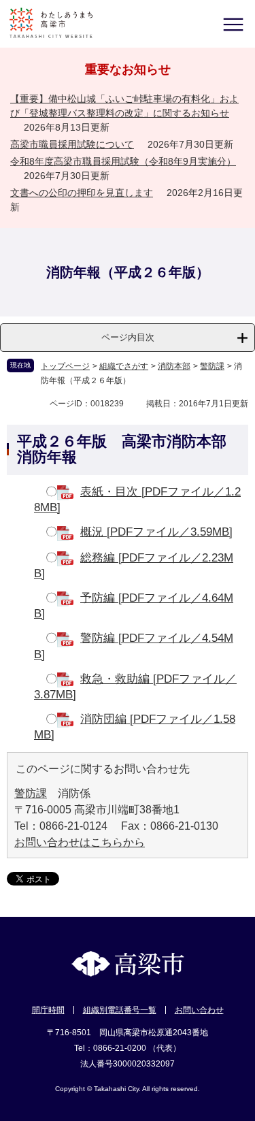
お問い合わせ (199, 1010)
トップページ (65, 366)
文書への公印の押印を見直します (81, 192)
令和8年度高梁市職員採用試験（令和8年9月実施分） (123, 161)
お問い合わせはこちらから (79, 842)
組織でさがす (123, 366)
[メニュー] (233, 24)
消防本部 (174, 366)
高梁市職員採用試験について (72, 144)
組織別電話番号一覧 (119, 1010)
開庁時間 (48, 1010)
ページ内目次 (127, 337)
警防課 (212, 366)
